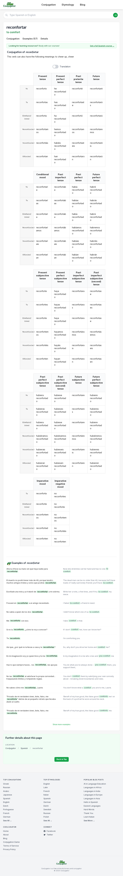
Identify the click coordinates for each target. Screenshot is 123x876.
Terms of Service (11, 846)
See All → (7, 820)
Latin (46, 787)
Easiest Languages (92, 806)
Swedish (47, 809)
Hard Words (89, 809)
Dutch (5, 806)
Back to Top (62, 759)
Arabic (6, 791)
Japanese (7, 795)
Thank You (88, 813)
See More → (89, 820)
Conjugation (48, 4)
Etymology (68, 4)
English (6, 802)
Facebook (51, 831)
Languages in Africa (92, 787)
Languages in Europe (93, 795)
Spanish (24, 748)
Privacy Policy (9, 849)
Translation (65, 66)
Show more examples (61, 724)
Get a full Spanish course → (102, 46)
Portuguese (8, 809)
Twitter (50, 835)
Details (44, 38)
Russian (6, 787)
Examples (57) (30, 38)
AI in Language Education (95, 784)
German (6, 817)
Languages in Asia (92, 798)
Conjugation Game (11, 842)
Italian (46, 795)
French (6, 813)
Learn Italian (89, 817)
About (6, 835)
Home (6, 831)
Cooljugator (10, 748)
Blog (82, 4)
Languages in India (92, 791)
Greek (6, 784)
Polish (46, 817)
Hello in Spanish (91, 802)
